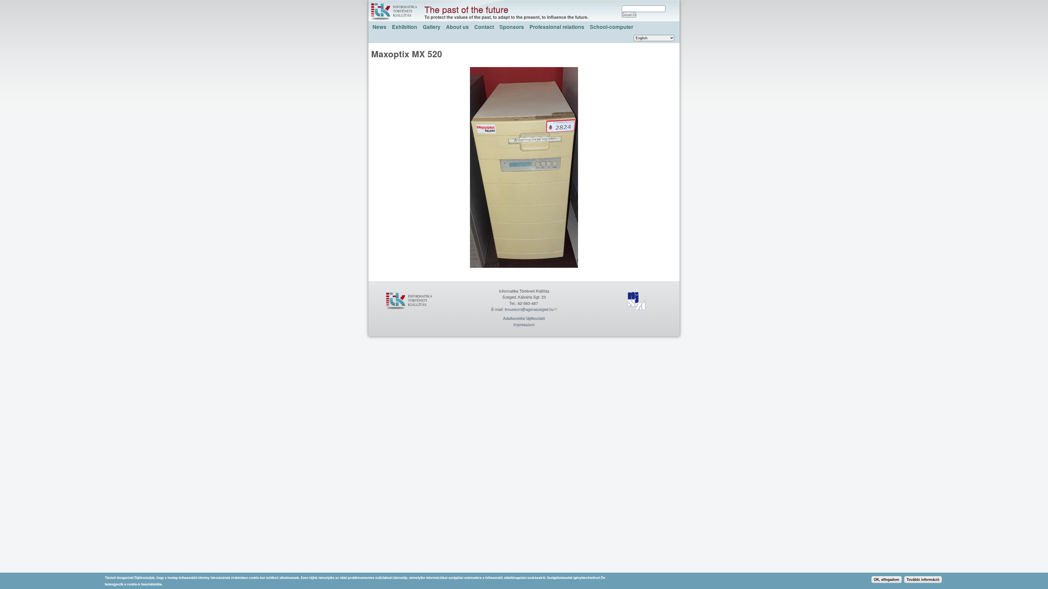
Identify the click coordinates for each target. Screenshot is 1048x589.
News (379, 27)
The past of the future (466, 9)
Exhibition (404, 27)
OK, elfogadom (886, 580)
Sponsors (511, 27)
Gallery (431, 27)
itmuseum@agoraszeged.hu (529, 309)
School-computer (611, 27)
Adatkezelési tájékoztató (524, 318)
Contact (484, 27)
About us (457, 27)
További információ (923, 580)
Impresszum (524, 324)
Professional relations (556, 27)
